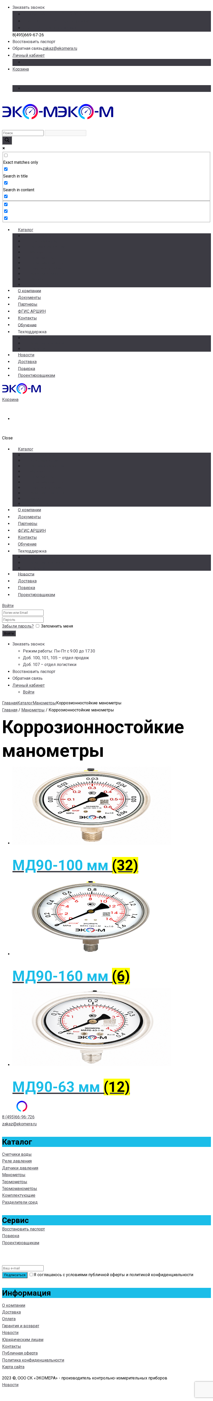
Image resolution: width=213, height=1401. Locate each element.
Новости (10, 1332)
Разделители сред (47, 273)
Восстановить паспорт (23, 1229)
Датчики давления (47, 246)
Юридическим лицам (22, 1339)
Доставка (11, 1312)
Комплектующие (45, 268)
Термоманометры (46, 262)
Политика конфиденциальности (33, 1360)
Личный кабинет (28, 55)
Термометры (41, 257)
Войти (28, 62)
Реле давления (44, 241)
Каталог (25, 229)
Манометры (40, 252)
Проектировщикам (36, 375)
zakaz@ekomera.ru (60, 48)
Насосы (36, 279)
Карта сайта (13, 1366)
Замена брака (42, 337)
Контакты (11, 1346)
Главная (9, 702)
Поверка (10, 1235)
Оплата (9, 1318)
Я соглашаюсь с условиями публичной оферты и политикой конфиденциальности (113, 1274)
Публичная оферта (20, 1353)
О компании (13, 1305)
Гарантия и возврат (47, 343)
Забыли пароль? (18, 626)
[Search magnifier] (7, 140)
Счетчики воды (44, 235)
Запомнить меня (57, 626)
